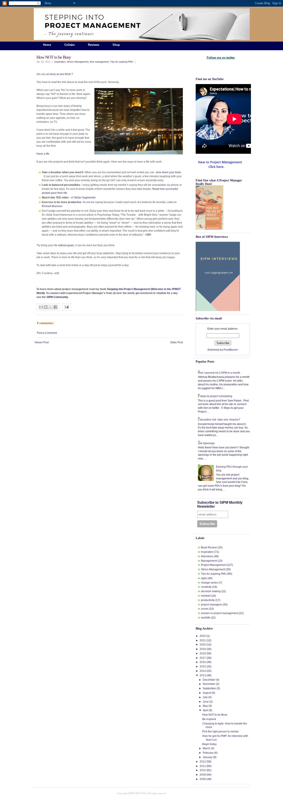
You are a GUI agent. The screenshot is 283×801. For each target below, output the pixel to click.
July (205, 697)
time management (99, 61)
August (207, 692)
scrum (204, 608)
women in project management (219, 613)
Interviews (207, 556)
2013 (203, 675)
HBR (148, 234)
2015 (203, 666)
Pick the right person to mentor (220, 731)
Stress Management (77, 61)
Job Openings (206, 443)
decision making (211, 591)
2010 (203, 770)
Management (209, 560)
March (206, 748)
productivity (208, 600)
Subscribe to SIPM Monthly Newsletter (220, 504)
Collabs (69, 44)
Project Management (213, 565)
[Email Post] (67, 307)
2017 (203, 657)
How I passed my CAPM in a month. (219, 372)
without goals (66, 245)
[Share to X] (50, 307)
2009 (203, 774)
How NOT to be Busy (53, 57)
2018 (203, 653)
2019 (203, 649)
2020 (203, 644)
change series (209, 582)
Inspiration (59, 61)
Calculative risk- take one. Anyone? (219, 419)
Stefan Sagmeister (85, 197)
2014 (203, 670)
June (206, 701)
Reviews (93, 44)
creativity (206, 586)
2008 (203, 779)
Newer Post (42, 342)
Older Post (176, 342)
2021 (203, 640)
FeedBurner (231, 349)
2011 (203, 766)
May (205, 705)
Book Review (209, 547)
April (205, 710)
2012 (203, 761)
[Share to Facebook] (55, 307)
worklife (205, 617)
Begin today (209, 744)
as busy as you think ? (59, 74)
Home (47, 44)
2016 (203, 662)
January (207, 757)
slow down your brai (168, 172)
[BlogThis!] (46, 307)
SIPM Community (57, 297)
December (209, 679)
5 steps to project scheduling (215, 396)
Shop (116, 44)
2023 (203, 636)
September (209, 688)
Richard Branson (52, 206)
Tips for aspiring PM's (121, 61)
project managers (211, 604)
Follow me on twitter (221, 57)
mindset (205, 595)
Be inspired (209, 719)
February (208, 752)
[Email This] (41, 307)
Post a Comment (47, 332)
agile (204, 578)
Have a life (43, 153)
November (209, 684)
